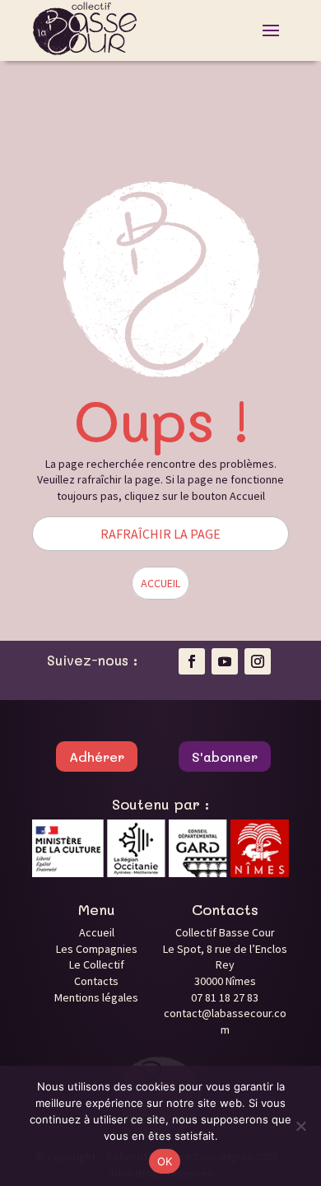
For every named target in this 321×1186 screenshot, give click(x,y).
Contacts (96, 981)
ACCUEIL (160, 583)
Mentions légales (96, 997)
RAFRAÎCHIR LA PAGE (160, 533)
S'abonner (225, 756)
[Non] (300, 1126)
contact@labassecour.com (225, 1021)
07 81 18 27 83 (224, 997)
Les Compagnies (96, 948)
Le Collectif (96, 964)
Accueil (96, 932)
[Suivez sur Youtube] (225, 661)
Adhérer (96, 756)
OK (165, 1161)
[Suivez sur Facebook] (192, 661)
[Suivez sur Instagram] (257, 661)
